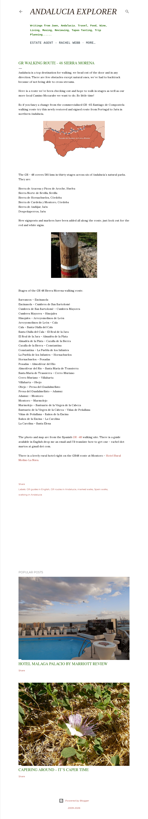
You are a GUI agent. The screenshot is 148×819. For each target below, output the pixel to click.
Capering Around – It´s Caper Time (53, 769)
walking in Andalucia (30, 494)
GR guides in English (38, 489)
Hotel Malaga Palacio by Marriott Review (63, 663)
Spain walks (101, 489)
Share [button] (21, 484)
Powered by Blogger (77, 800)
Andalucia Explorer (73, 11)
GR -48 (78, 437)
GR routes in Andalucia (63, 489)
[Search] (127, 10)
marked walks (85, 489)
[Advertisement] (74, 534)
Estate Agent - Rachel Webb (55, 43)
